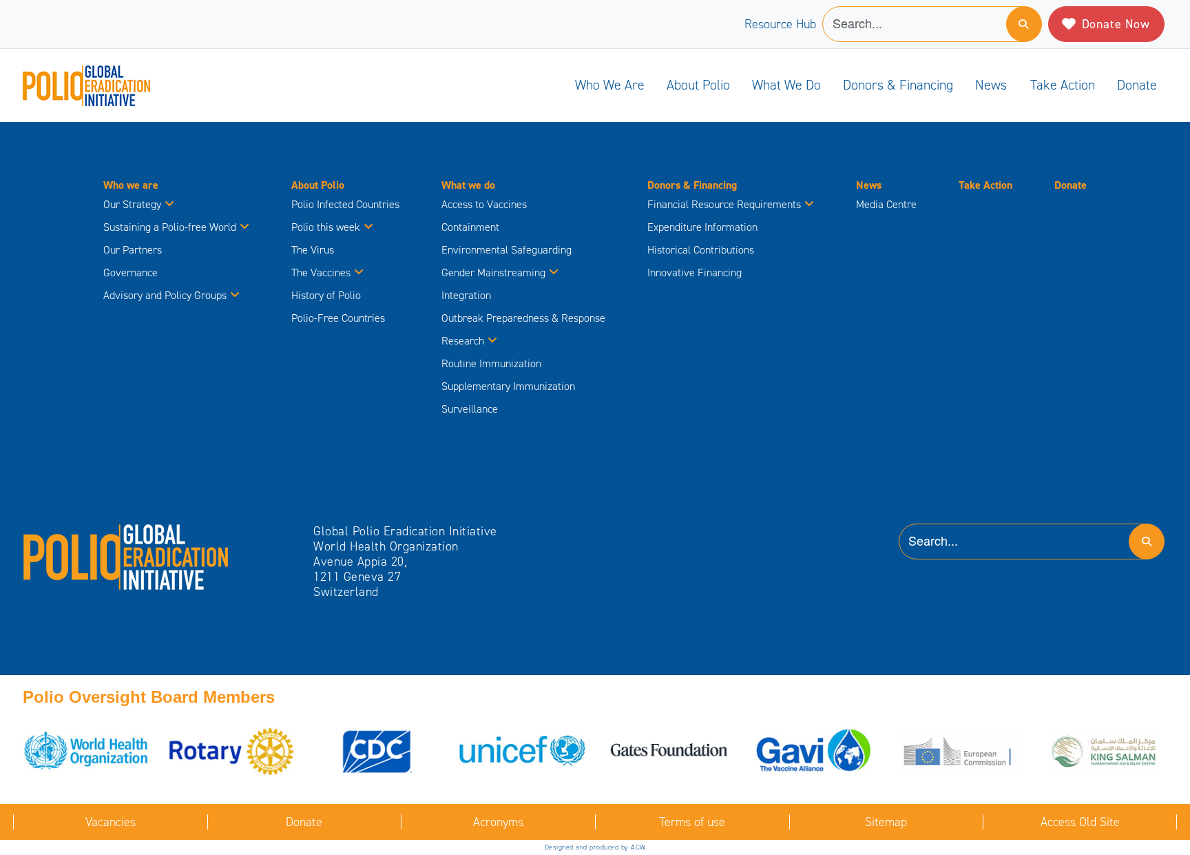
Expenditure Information (702, 227)
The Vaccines (321, 272)
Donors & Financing (898, 85)
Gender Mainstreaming (493, 272)
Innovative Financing (694, 272)
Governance (130, 272)
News (991, 85)
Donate (1137, 85)
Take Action (1062, 85)
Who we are (610, 85)
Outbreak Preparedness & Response (523, 318)
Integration (466, 295)
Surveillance (469, 409)
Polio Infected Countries (345, 204)
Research (462, 340)
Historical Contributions (700, 250)
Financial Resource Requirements (724, 204)
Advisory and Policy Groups (165, 295)
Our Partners (132, 250)
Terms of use (692, 822)
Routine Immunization (491, 363)
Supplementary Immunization (508, 386)
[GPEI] (126, 556)
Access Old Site (1080, 822)
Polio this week (325, 227)
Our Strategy (132, 204)
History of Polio (326, 295)
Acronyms (498, 822)
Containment (470, 227)
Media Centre (886, 204)
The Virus (312, 250)
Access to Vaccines (485, 204)
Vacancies (110, 822)
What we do (786, 85)
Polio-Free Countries (338, 318)
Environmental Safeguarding (506, 250)
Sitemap (886, 822)
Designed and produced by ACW (595, 847)
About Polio (698, 85)
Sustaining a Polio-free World (169, 227)
